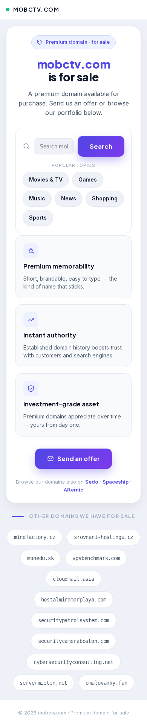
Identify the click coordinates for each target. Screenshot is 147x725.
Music (37, 198)
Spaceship (116, 482)
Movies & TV (46, 179)
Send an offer (78, 458)
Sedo (91, 482)
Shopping (105, 198)
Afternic (73, 490)
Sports (38, 217)
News (68, 198)
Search (101, 146)
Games (87, 179)
